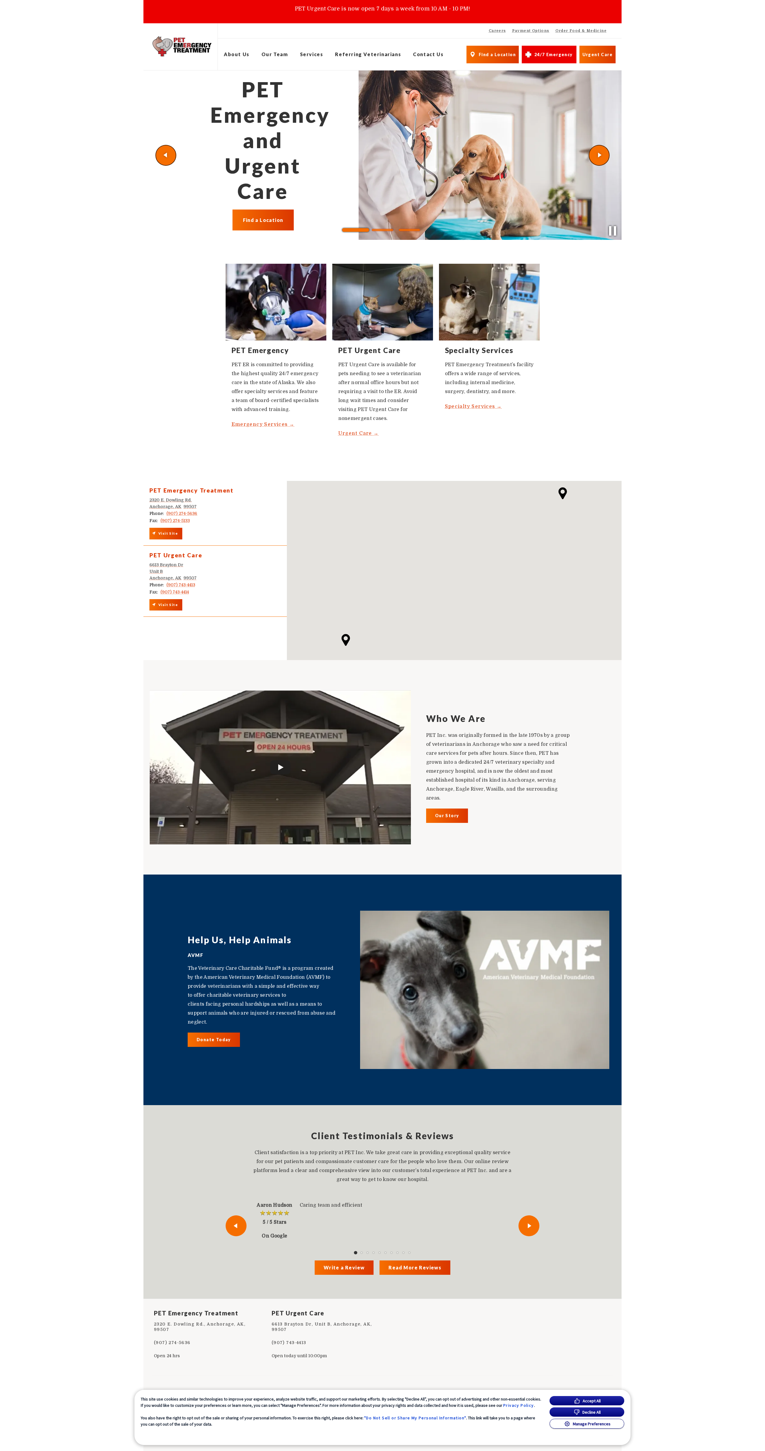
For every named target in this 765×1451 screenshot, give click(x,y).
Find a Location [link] (497, 54)
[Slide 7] (391, 1252)
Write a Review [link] (344, 1267)
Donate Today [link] (214, 1039)
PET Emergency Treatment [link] (196, 1313)
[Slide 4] (373, 1252)
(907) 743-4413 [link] (289, 1342)
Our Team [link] (274, 54)
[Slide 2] (382, 230)
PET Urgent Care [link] (298, 1313)
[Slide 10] (409, 1252)
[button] (562, 493)
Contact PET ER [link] (263, 212)
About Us (237, 54)
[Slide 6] (385, 1252)
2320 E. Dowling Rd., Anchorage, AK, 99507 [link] (199, 1327)
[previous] (165, 155)
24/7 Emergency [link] (553, 54)
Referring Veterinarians (368, 54)
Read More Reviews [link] (414, 1267)
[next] (599, 155)
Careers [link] (497, 31)
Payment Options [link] (531, 31)
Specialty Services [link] (470, 406)
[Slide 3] (409, 230)
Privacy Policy (518, 1405)
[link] (182, 46)
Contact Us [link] (428, 54)
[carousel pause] (613, 231)
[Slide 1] (355, 230)
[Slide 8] (397, 1252)
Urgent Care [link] (597, 54)
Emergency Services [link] (261, 424)
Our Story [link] (447, 815)
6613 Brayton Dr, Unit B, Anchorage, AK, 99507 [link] (322, 1327)
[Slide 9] (403, 1252)
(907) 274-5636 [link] (172, 1342)
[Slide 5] (379, 1252)
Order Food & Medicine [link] (581, 31)
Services (311, 54)
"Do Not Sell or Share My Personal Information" (415, 1418)
